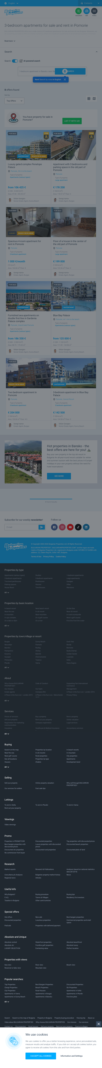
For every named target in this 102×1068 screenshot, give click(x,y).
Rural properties (41, 756)
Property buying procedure (64, 1018)
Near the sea (9, 753)
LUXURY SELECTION (12, 948)
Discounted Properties (75, 984)
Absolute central (11, 942)
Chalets (38, 762)
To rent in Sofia (10, 805)
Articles (38, 878)
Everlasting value (41, 948)
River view (39, 965)
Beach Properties (41, 988)
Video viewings (10, 825)
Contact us (9, 1026)
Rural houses (33, 1026)
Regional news (10, 878)
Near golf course (11, 756)
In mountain (71, 753)
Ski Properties (72, 988)
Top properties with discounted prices (81, 841)
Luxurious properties (43, 920)
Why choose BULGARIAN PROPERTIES (50, 1022)
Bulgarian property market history (47, 875)
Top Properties (10, 984)
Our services (83, 1022)
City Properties (10, 991)
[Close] (98, 1024)
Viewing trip (80, 1018)
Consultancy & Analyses (14, 875)
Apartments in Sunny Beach (15, 997)
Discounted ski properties (14, 850)
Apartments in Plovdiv (75, 994)
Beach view (71, 965)
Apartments (71, 759)
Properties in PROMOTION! (15, 841)
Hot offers (8, 917)
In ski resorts (40, 753)
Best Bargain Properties (44, 984)
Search (7, 1018)
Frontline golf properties (44, 945)
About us (91, 1018)
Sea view (8, 965)
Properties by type (42, 759)
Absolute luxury (72, 945)
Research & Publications (44, 869)
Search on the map (12, 750)
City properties (72, 756)
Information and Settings (72, 1056)
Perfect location (72, 948)
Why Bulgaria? (10, 894)
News (69, 875)
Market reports (10, 869)
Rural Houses (40, 991)
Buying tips (71, 894)
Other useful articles (43, 900)
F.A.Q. (7, 897)
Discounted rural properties (45, 850)
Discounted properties (43, 841)
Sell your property (11, 783)
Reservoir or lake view (13, 968)
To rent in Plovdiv (41, 805)
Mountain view (40, 968)
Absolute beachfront (74, 942)
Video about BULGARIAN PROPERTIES (19, 1022)
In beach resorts (73, 750)
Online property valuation (44, 783)
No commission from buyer (15, 853)
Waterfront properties (43, 942)
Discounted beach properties (77, 844)
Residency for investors (75, 897)
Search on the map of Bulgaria (23, 1018)
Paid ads (8, 926)
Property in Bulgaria (44, 1018)
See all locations (11, 759)
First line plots (72, 997)
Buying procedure (41, 894)
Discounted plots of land (76, 850)
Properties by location (43, 750)
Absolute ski (9, 945)
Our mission (71, 1022)
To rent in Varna (72, 805)
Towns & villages (81, 1026)
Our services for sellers (13, 788)
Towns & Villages (41, 897)
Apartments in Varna (12, 994)
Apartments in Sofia (74, 991)
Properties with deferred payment (47, 926)
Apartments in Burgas (43, 994)
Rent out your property (13, 808)
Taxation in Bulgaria (12, 900)
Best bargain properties (75, 917)
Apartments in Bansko (43, 997)
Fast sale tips (40, 788)
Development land (73, 762)
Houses (7, 762)
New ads (38, 917)
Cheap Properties (11, 988)
